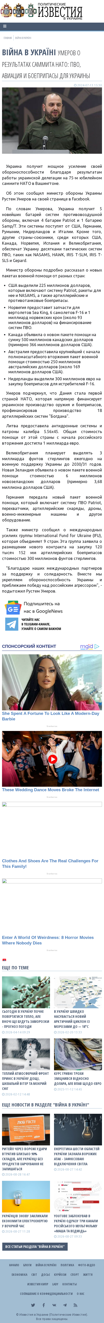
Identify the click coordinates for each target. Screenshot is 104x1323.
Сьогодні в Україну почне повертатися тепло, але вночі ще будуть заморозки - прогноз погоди (25, 1019)
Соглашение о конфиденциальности (46, 1294)
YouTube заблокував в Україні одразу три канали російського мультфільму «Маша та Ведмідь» (76, 1223)
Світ (34, 1275)
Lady (55, 1284)
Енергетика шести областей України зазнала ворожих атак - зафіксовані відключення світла (76, 1156)
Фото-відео (86, 1265)
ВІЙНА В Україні (29, 52)
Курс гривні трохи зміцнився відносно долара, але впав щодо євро (77, 1078)
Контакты (69, 1284)
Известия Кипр (37, 1284)
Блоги (27, 1265)
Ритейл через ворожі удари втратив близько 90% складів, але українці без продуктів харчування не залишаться (24, 1158)
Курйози (60, 1275)
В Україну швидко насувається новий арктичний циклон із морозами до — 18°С (72, 1019)
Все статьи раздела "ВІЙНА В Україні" (35, 1246)
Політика (67, 1265)
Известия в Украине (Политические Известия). (53, 1314)
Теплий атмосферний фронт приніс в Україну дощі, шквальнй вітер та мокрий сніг (25, 1081)
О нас (80, 1294)
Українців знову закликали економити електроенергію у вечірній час (25, 1220)
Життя (87, 1275)
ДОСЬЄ (45, 1275)
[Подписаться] (34, 607)
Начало (14, 1265)
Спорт (74, 1275)
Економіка (19, 1275)
